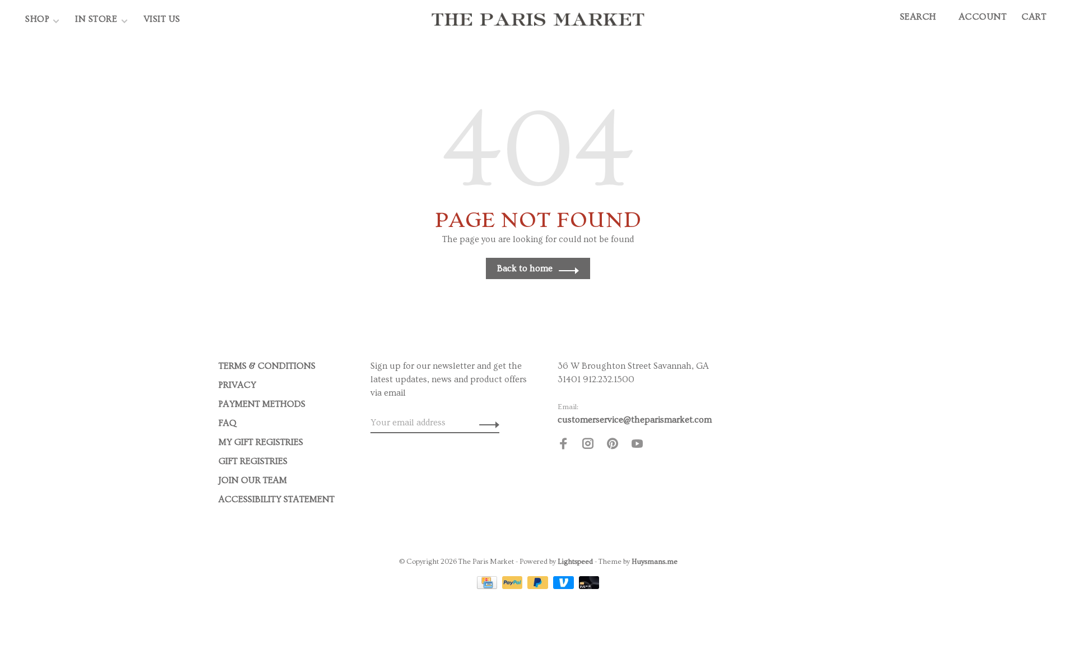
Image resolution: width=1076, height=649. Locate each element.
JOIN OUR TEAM (253, 480)
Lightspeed (575, 561)
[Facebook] (563, 446)
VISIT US (161, 19)
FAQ (227, 423)
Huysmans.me (655, 561)
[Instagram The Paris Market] (587, 446)
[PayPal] (513, 586)
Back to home (525, 268)
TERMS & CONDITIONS (267, 366)
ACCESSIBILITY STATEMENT (277, 499)
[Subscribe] (486, 422)
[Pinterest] (612, 446)
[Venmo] (564, 586)
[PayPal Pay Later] (538, 586)
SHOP (37, 19)
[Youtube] (637, 446)
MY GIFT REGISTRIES (261, 442)
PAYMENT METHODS (262, 404)
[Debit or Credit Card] (589, 586)
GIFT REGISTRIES (253, 461)
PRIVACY (237, 385)
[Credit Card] (488, 586)
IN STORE (97, 19)
